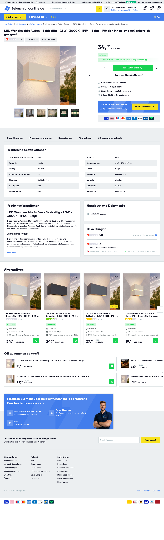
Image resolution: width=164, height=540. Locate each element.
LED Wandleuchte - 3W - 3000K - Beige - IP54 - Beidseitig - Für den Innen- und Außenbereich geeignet (141, 314)
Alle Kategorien (13, 17)
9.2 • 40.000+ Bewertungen (150, 2)
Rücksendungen (10, 468)
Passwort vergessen (66, 468)
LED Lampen (36, 468)
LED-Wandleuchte (35, 24)
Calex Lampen (36, 475)
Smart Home (36, 464)
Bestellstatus (62, 471)
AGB (139, 491)
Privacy (147, 491)
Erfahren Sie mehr (143, 106)
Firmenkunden (36, 17)
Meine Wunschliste (65, 478)
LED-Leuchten (21, 24)
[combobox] (71, 9)
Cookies (156, 491)
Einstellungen (62, 482)
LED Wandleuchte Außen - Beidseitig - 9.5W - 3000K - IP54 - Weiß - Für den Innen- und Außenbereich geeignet (21, 314)
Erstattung (8, 475)
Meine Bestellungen (65, 475)
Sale (53, 17)
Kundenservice (10, 460)
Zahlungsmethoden (12, 471)
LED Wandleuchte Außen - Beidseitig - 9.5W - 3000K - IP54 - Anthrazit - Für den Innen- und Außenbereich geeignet (101, 314)
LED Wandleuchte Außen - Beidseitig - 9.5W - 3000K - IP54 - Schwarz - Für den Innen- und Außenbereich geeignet (61, 314)
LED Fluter (35, 478)
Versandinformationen (13, 464)
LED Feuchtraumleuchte (40, 471)
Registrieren (62, 464)
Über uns (8, 478)
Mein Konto (62, 460)
